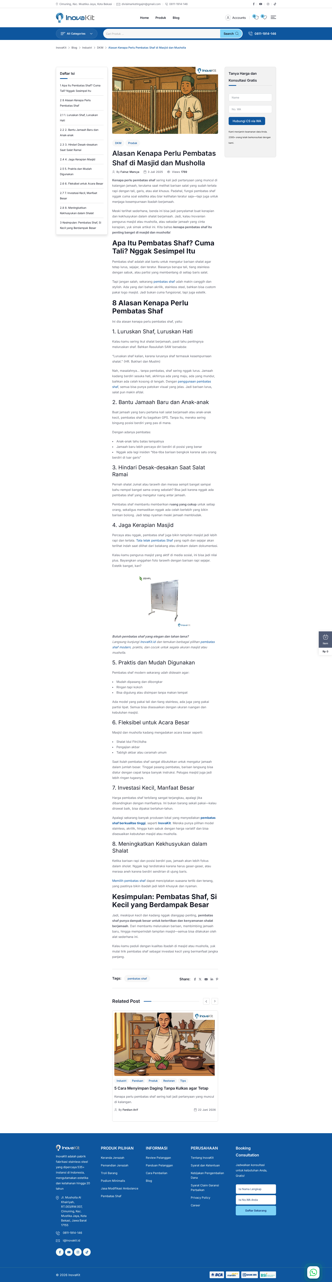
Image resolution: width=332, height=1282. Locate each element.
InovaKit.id (148, 642)
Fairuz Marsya (129, 171)
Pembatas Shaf (111, 1196)
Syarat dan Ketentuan (205, 1165)
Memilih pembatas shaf (129, 881)
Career (195, 1205)
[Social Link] (254, 4)
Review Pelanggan (158, 1157)
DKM (118, 143)
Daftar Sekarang (255, 1210)
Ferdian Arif (130, 1109)
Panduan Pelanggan (159, 1165)
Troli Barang (109, 1173)
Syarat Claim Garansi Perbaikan (205, 1187)
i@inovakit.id (71, 1240)
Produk (160, 18)
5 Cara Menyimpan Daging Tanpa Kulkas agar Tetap (161, 1088)
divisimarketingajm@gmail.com (141, 4)
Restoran (169, 1080)
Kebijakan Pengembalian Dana (207, 1175)
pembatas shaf (164, 281)
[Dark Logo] (75, 18)
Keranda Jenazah (112, 1157)
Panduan (137, 1080)
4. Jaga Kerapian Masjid (77, 159)
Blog (176, 18)
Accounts (239, 18)
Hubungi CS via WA (247, 121)
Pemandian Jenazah (114, 1165)
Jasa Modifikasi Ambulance (119, 1188)
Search (229, 34)
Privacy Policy (200, 1197)
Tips (183, 1080)
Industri (121, 1080)
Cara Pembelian (156, 1173)
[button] (273, 17)
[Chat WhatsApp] (313, 1272)
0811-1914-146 (178, 4)
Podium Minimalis (113, 1181)
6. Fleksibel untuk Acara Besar (81, 183)
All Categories (76, 33)
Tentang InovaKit (202, 1157)
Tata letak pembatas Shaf (154, 540)
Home (144, 18)
